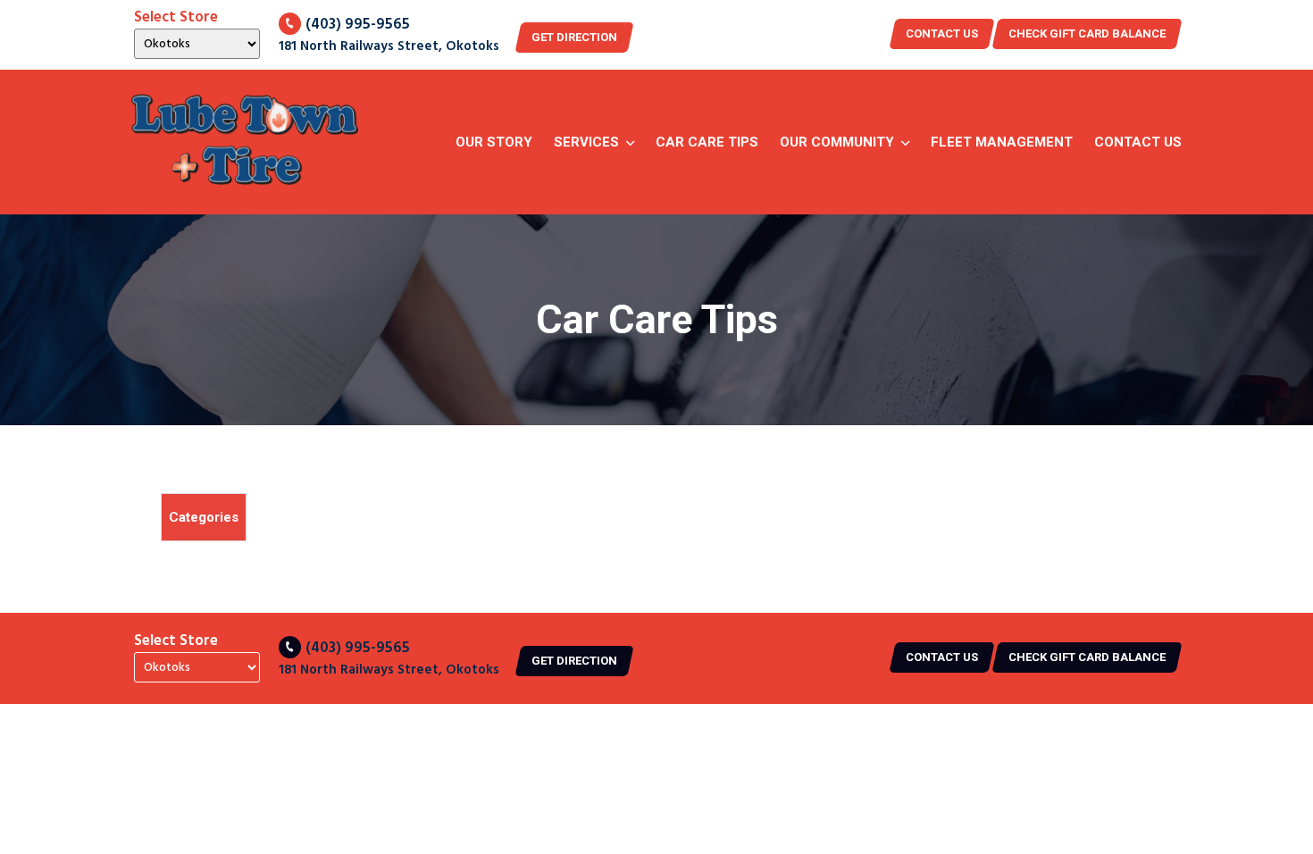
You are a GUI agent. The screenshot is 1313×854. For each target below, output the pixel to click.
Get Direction (574, 37)
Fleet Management (1002, 142)
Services (586, 142)
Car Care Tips (707, 142)
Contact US (942, 33)
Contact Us (1138, 142)
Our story (494, 142)
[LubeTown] (244, 142)
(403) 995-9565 (357, 24)
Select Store (176, 18)
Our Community (837, 142)
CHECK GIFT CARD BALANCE (1087, 33)
